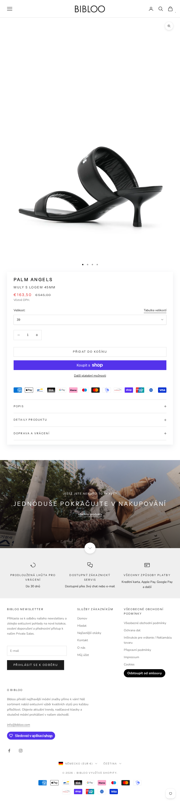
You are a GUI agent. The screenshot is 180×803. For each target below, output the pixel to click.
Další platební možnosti (90, 376)
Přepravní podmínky (137, 650)
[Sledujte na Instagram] (20, 750)
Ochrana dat (132, 630)
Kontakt (82, 640)
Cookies (129, 664)
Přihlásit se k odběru (35, 665)
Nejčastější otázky (89, 633)
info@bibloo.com (18, 725)
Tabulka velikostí (155, 310)
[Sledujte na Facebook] (9, 750)
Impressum (131, 657)
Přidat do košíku (90, 352)
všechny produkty (90, 514)
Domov (82, 618)
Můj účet (83, 655)
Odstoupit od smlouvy (144, 673)
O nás (81, 648)
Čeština (110, 763)
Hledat (81, 626)
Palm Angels (33, 279)
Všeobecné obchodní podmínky (145, 623)
